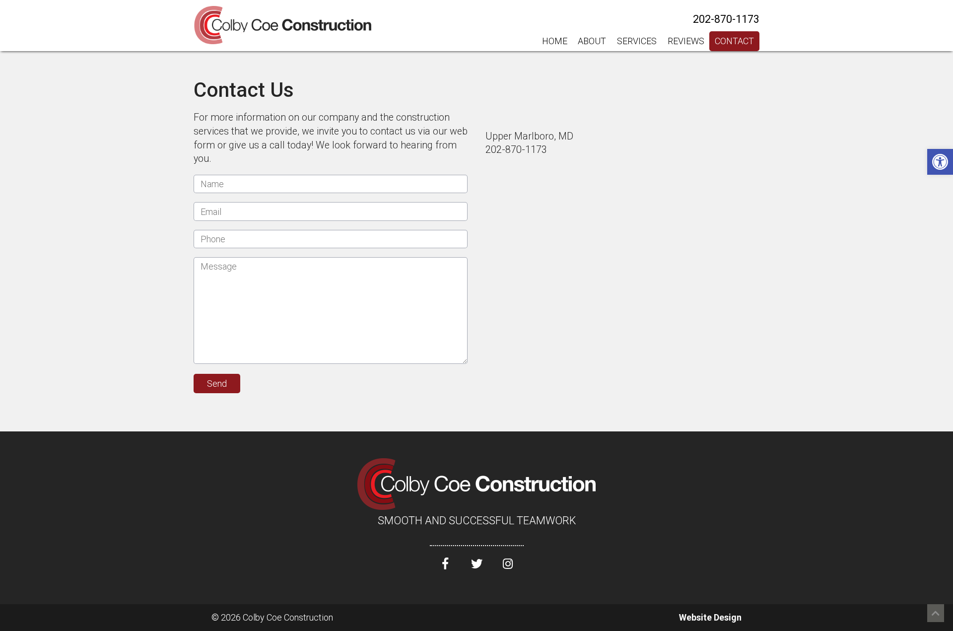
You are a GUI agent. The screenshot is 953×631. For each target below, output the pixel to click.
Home (554, 41)
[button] (940, 162)
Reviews (686, 41)
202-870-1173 (726, 19)
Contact (734, 41)
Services (637, 41)
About (592, 41)
